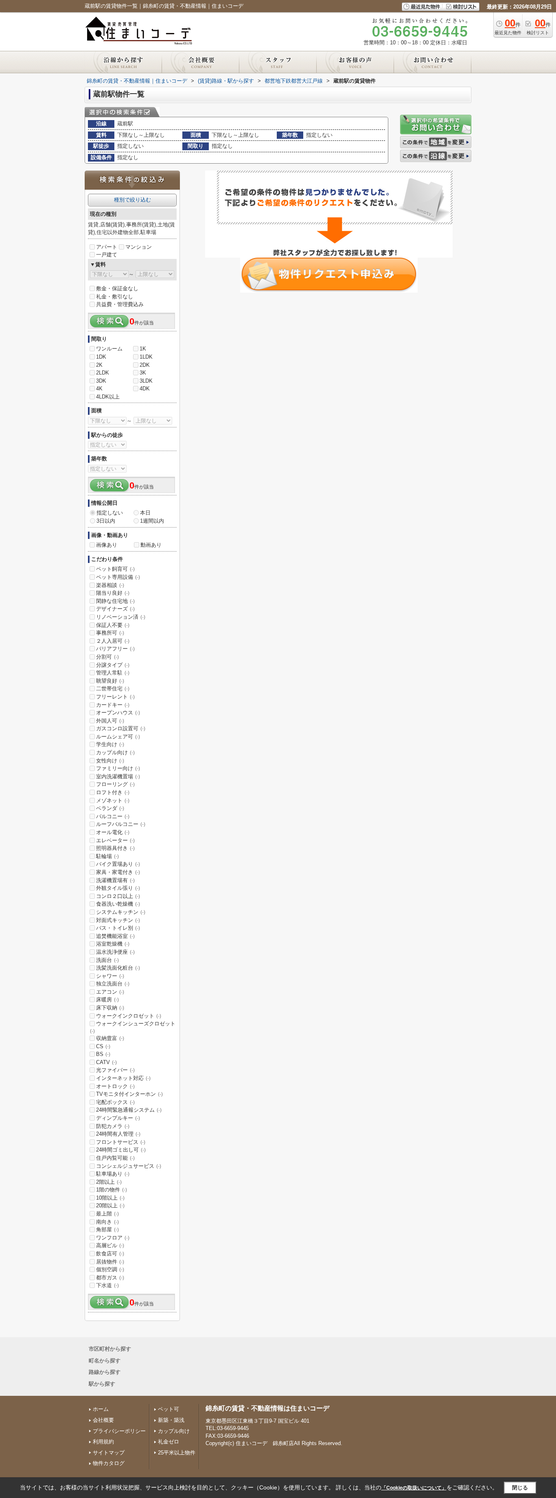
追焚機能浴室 (115, 936)
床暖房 (107, 999)
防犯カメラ (112, 1126)
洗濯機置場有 (115, 880)
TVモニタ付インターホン (129, 1094)
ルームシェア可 (118, 737)
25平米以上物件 (176, 1453)
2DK (145, 365)
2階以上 (109, 1182)
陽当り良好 (112, 593)
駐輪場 (107, 856)
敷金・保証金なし (117, 288)
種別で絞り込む (132, 200)
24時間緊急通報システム (129, 1110)
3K (143, 373)
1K (143, 349)
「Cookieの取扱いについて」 (414, 1488)
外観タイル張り (118, 888)
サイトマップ (109, 1453)
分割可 (107, 657)
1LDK (146, 357)
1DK (101, 357)
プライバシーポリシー (119, 1431)
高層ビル (110, 1245)
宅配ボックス (115, 1102)
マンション (138, 247)
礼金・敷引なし (114, 296)
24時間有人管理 (118, 1134)
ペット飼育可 (115, 569)
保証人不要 (112, 625)
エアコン (110, 992)
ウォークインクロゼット (128, 1016)
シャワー (110, 976)
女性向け (110, 761)
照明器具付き (115, 848)
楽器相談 (110, 585)
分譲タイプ (112, 665)
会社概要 (103, 1420)
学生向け (110, 744)
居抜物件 (110, 1262)
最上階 (107, 1214)
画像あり (106, 545)
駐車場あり (112, 1174)
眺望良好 (110, 681)
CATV (106, 1062)
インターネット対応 (123, 1078)
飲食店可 (110, 1254)
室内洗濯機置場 (118, 776)
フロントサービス (120, 1142)
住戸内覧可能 (115, 1158)
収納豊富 (110, 1038)
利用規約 (103, 1442)
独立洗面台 (112, 984)
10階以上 (110, 1198)
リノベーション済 (120, 617)
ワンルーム (109, 349)
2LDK (102, 373)
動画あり (151, 545)
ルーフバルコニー (120, 824)
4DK (145, 388)
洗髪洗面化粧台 (118, 968)
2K (99, 365)
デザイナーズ (115, 609)
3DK (101, 381)
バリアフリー (115, 649)
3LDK (146, 381)
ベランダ (110, 808)
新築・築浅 (171, 1420)
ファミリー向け (118, 768)
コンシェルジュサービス (128, 1166)
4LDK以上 (108, 397)
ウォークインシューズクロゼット (132, 1027)
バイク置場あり (118, 864)
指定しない (109, 513)
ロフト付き (112, 792)
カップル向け (115, 752)
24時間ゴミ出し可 (121, 1150)
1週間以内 (152, 521)
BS (103, 1054)
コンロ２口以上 (118, 896)
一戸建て (106, 255)
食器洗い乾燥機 (118, 904)
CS (103, 1046)
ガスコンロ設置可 (120, 728)
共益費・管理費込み (120, 304)
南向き (107, 1222)
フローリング (115, 784)
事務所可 (110, 633)
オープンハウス (118, 713)
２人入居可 (112, 641)
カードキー (112, 705)
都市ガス (110, 1278)
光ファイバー (115, 1070)
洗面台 (107, 960)
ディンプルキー (118, 1118)
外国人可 (110, 721)
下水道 (107, 1285)
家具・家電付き (118, 872)
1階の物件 (111, 1190)
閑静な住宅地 (115, 601)
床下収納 (110, 1008)
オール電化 (112, 832)
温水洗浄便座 (115, 952)
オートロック (115, 1086)
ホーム (101, 1409)
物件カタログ (109, 1463)
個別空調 (110, 1269)
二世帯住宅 (112, 688)
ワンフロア (112, 1238)
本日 (145, 513)
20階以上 (110, 1205)
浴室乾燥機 (112, 944)
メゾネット (112, 800)
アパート (106, 247)
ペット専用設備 (118, 577)
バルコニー (112, 816)
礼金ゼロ (168, 1442)
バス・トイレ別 (118, 928)
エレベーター (115, 840)
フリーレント (115, 697)
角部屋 (107, 1229)
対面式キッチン (118, 920)
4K (99, 388)
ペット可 (168, 1409)
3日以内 (105, 521)
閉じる (520, 1488)
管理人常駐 (112, 673)
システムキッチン (120, 912)
